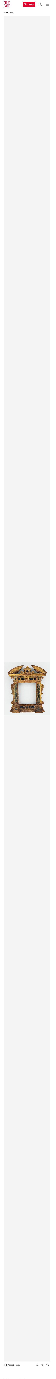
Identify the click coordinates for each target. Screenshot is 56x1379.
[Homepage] (7, 4)
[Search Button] (40, 4)
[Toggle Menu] (47, 4)
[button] (27, 688)
